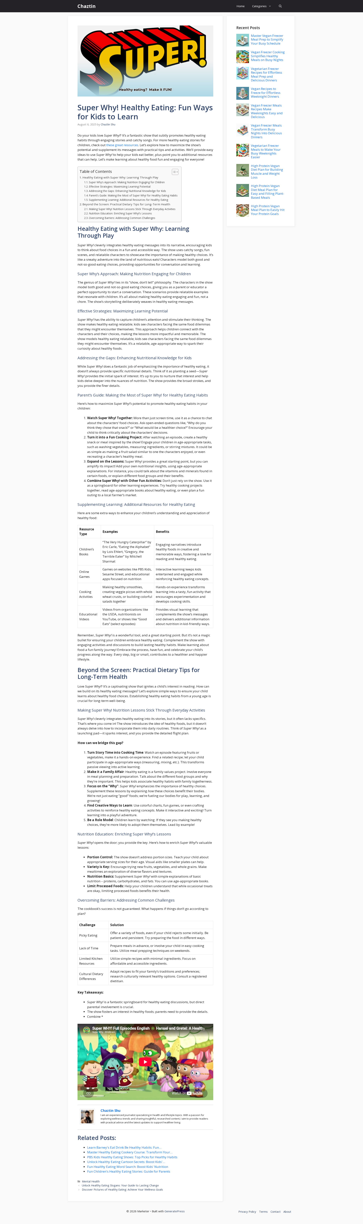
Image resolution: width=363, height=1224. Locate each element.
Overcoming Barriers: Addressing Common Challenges (122, 218)
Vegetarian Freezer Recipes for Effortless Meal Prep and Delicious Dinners (266, 74)
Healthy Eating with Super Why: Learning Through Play (120, 177)
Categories (259, 6)
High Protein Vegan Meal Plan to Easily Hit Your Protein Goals (268, 210)
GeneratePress (174, 1211)
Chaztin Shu (110, 1110)
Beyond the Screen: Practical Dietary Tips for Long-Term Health (126, 204)
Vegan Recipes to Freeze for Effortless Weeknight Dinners (265, 93)
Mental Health (91, 1181)
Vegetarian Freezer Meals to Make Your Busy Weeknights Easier (266, 151)
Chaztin (87, 6)
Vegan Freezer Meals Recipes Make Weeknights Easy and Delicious (267, 111)
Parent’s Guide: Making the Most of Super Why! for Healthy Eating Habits (133, 195)
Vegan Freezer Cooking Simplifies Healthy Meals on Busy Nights (268, 56)
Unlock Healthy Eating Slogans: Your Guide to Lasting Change (120, 1185)
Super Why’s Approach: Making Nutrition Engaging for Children (127, 182)
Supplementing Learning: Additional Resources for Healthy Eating (128, 200)
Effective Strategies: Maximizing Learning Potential (119, 186)
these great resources (122, 145)
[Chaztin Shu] (87, 1123)
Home (241, 6)
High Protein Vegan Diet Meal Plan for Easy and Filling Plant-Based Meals (267, 191)
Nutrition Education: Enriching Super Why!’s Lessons (120, 213)
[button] (280, 6)
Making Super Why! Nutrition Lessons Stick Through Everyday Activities (132, 209)
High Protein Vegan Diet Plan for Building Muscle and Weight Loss (267, 171)
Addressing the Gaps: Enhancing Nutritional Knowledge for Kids (127, 191)
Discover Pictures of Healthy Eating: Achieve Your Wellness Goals (122, 1189)
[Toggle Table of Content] (173, 172)
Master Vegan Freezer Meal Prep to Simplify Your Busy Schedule (267, 39)
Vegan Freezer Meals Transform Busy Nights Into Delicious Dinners (266, 131)
